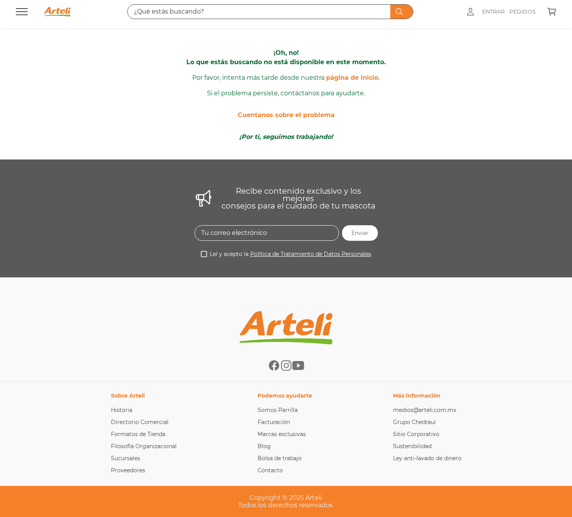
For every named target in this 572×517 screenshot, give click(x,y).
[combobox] (270, 12)
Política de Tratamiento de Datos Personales (310, 254)
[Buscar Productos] (401, 12)
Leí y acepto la (290, 254)
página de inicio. (353, 77)
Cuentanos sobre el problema (286, 115)
